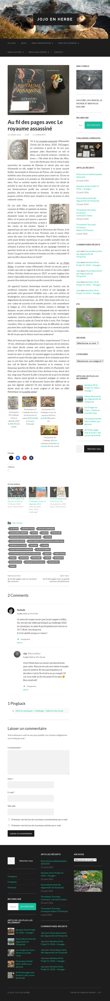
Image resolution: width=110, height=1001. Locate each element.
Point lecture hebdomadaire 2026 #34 (89, 175)
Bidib (12, 424)
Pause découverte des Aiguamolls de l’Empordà (87, 199)
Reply (20, 643)
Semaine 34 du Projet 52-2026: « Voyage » (88, 187)
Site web (11, 806)
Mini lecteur (14, 52)
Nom (10, 778)
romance (59, 558)
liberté (47, 554)
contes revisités (17, 541)
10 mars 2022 (14, 135)
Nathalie (44, 446)
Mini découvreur (67, 43)
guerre (45, 545)
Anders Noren (88, 992)
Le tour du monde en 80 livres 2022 (25, 554)
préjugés (24, 558)
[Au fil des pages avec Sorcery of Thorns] (17, 492)
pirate (13, 558)
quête (47, 558)
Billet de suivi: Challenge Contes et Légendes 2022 (37, 501)
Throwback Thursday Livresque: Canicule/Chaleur (86, 213)
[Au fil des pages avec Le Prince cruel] (59, 492)
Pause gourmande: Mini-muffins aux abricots (93, 421)
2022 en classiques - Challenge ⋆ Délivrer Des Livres (39, 710)
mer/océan (60, 554)
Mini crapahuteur (41, 43)
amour (44, 533)
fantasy (33, 545)
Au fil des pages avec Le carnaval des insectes (22, 579)
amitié (34, 533)
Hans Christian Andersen (21, 549)
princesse (36, 558)
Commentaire (15, 747)
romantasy (54, 562)
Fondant (31, 421)
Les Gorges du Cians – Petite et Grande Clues (92, 410)
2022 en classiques (46, 529)
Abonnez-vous (94, 448)
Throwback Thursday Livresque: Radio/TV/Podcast (86, 227)
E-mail (11, 792)
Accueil (12, 43)
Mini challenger (38, 52)
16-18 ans (14, 529)
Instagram (12, 876)
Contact (58, 52)
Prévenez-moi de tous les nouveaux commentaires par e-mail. (39, 819)
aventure (56, 533)
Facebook (12, 881)
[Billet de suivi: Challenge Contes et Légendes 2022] (38, 492)
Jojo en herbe (55, 19)
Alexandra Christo (18, 533)
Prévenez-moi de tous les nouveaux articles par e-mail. (36, 825)
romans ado (15, 562)
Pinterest (12, 887)
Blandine (54, 443)
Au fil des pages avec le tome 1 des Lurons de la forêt (92, 432)
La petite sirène (43, 549)
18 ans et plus (28, 529)
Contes (48, 537)
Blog (23, 43)
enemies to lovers (18, 545)
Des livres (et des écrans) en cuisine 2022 (46, 541)
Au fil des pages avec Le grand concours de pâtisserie (56, 579)
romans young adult (34, 562)
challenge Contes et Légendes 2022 (25, 537)
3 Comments (39, 135)
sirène (13, 566)
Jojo (27, 135)
